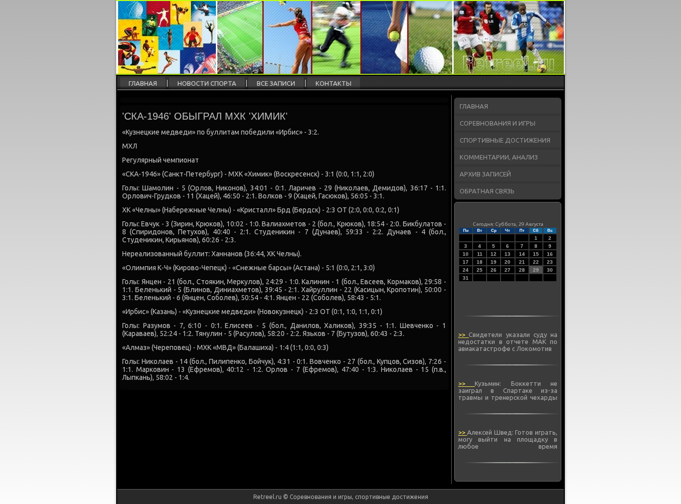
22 (536, 262)
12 (494, 254)
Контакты (333, 83)
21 (522, 262)
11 (480, 254)
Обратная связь (487, 190)
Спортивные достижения (505, 140)
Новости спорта (206, 83)
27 (508, 270)
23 (550, 262)
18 (480, 262)
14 (522, 254)
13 (508, 254)
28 (522, 270)
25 (480, 270)
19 (494, 262)
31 (466, 278)
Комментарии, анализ (499, 157)
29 (536, 270)
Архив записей (485, 173)
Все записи (276, 83)
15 (536, 254)
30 (550, 270)
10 (466, 254)
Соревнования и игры (497, 123)
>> (463, 334)
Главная (143, 83)
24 (466, 270)
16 (550, 254)
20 (508, 262)
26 (494, 270)
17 (466, 262)
